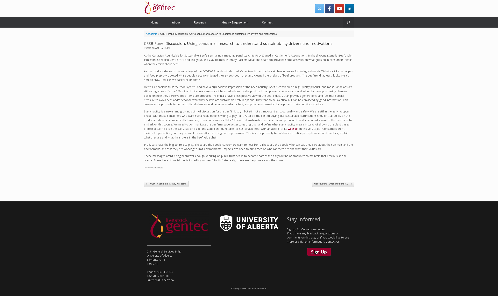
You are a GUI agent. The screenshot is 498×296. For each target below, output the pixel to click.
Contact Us (333, 241)
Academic (158, 167)
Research (200, 22)
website (293, 129)
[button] (348, 22)
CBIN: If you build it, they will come (166, 183)
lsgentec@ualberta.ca (160, 280)
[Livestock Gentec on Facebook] (329, 8)
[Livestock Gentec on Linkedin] (349, 8)
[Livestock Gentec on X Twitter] (319, 8)
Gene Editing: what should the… (333, 183)
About (176, 22)
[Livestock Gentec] (159, 8)
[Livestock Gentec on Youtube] (339, 8)
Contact (267, 22)
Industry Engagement (234, 22)
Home (154, 22)
